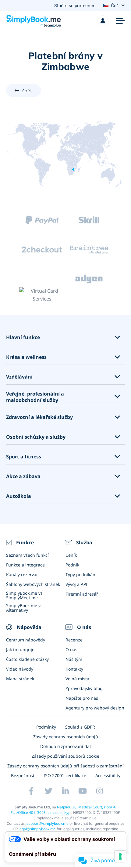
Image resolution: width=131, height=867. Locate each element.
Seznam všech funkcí (27, 555)
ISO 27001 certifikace (65, 775)
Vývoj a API (76, 584)
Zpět (26, 90)
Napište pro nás (82, 698)
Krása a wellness (26, 357)
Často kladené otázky (27, 659)
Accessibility (107, 775)
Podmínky (46, 727)
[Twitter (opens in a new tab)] (48, 791)
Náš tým (74, 659)
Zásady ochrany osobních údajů (65, 736)
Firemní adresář (82, 594)
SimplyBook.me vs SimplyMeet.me (24, 595)
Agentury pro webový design (95, 708)
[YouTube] (82, 791)
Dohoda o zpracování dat (65, 746)
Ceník (71, 555)
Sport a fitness (23, 457)
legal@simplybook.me (37, 828)
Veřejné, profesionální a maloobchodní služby (35, 397)
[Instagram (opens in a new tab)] (99, 791)
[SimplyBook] (33, 21)
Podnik (72, 565)
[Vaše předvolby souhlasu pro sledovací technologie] (120, 856)
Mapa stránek (20, 679)
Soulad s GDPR (80, 727)
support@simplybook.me (48, 823)
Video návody (19, 669)
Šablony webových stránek (33, 584)
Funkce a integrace (25, 565)
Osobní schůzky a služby (36, 437)
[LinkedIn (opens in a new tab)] (65, 791)
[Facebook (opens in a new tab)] (31, 791)
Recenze (74, 640)
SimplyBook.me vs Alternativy (24, 608)
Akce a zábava (23, 476)
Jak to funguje (20, 649)
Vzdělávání (19, 377)
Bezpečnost (22, 775)
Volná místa (77, 679)
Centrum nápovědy (25, 640)
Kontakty (74, 669)
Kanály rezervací (23, 574)
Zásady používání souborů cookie (65, 756)
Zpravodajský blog (84, 688)
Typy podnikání (81, 574)
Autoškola (18, 496)
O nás (71, 649)
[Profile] (102, 20)
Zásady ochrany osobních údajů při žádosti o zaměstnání (65, 766)
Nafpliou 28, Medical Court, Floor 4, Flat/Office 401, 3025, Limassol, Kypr (63, 809)
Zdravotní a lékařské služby (39, 417)
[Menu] (120, 21)
